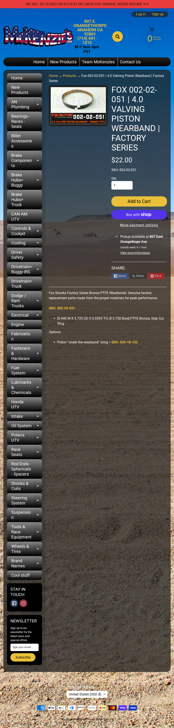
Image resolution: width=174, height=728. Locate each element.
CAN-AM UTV (19, 216)
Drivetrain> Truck (21, 284)
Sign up (158, 14)
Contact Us (130, 61)
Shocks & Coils (26, 486)
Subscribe (22, 657)
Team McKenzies (98, 61)
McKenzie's (85, 719)
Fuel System (26, 370)
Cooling (26, 244)
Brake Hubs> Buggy (26, 180)
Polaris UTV (26, 437)
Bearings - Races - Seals (20, 121)
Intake (26, 417)
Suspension (26, 515)
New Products (63, 61)
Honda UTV (17, 404)
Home (39, 61)
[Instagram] (23, 603)
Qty (113, 178)
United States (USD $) (85, 694)
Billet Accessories (21, 141)
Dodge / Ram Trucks (26, 300)
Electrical (26, 316)
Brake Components (26, 160)
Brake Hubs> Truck (17, 199)
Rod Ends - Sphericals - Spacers (21, 469)
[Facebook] (14, 603)
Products (69, 76)
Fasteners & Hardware (26, 353)
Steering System (26, 500)
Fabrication (20, 336)
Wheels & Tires (26, 549)
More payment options (139, 225)
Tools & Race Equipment (26, 532)
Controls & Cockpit (26, 231)
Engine (17, 324)
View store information (135, 253)
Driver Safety (26, 255)
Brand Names (26, 563)
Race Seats (26, 452)
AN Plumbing (26, 104)
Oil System (26, 426)
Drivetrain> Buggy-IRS (26, 269)
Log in (140, 14)
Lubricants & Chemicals (26, 387)
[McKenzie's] (38, 36)
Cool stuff (20, 575)
